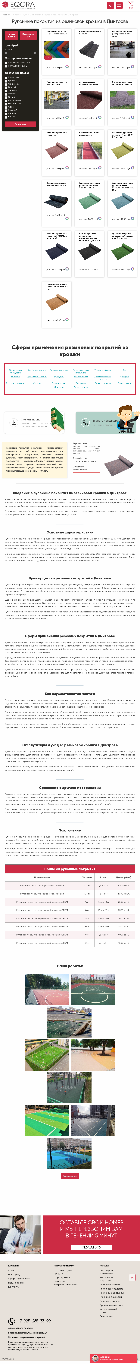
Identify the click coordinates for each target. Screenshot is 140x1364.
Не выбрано (14, 77)
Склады (37, 383)
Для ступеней (81, 387)
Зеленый (12, 91)
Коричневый (14, 104)
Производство (59, 383)
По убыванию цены (17, 66)
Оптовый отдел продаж (63, 1272)
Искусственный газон (108, 1311)
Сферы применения (19, 1279)
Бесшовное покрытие (106, 1279)
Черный (12, 113)
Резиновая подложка (111, 1289)
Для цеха (124, 377)
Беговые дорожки (59, 370)
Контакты (13, 1287)
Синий (11, 97)
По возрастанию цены (19, 63)
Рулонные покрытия (111, 1297)
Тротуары (59, 377)
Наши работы (16, 1283)
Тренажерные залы (37, 377)
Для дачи (59, 387)
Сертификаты (62, 1277)
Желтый (12, 87)
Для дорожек (124, 383)
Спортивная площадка (15, 371)
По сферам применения (106, 1272)
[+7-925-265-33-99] (110, 5)
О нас (11, 1270)
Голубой (12, 94)
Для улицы (81, 383)
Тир (124, 370)
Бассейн (15, 377)
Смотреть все (70, 1176)
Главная (6, 15)
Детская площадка (15, 383)
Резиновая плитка (110, 1285)
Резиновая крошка (110, 1301)
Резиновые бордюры (112, 1293)
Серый (11, 107)
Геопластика (107, 1316)
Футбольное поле (37, 370)
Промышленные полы (111, 1305)
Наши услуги (15, 1274)
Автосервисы (81, 377)
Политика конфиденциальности (66, 1283)
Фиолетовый (14, 100)
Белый (11, 117)
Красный (12, 81)
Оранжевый (14, 84)
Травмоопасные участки (102, 378)
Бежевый (12, 110)
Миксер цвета (12, 35)
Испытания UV (28, 35)
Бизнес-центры (103, 383)
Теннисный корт (102, 370)
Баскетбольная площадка (81, 371)
